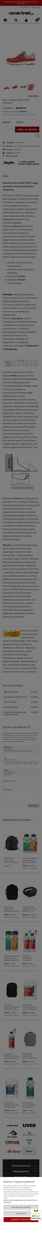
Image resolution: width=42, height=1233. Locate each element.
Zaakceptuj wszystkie (21, 1219)
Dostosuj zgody (21, 1213)
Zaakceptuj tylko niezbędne (21, 1207)
